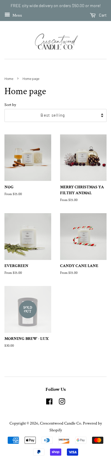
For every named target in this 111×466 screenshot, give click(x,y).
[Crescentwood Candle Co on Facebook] (49, 403)
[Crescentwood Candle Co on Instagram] (62, 403)
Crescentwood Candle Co (60, 423)
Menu (17, 15)
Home (8, 78)
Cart (102, 14)
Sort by (10, 104)
